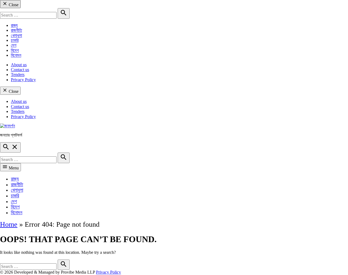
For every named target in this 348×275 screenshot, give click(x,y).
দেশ (13, 45)
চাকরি (14, 40)
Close (13, 4)
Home (8, 224)
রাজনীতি (16, 30)
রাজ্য (14, 25)
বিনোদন (16, 55)
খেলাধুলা (16, 35)
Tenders (17, 74)
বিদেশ (15, 50)
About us (19, 64)
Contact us (20, 69)
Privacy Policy (23, 79)
